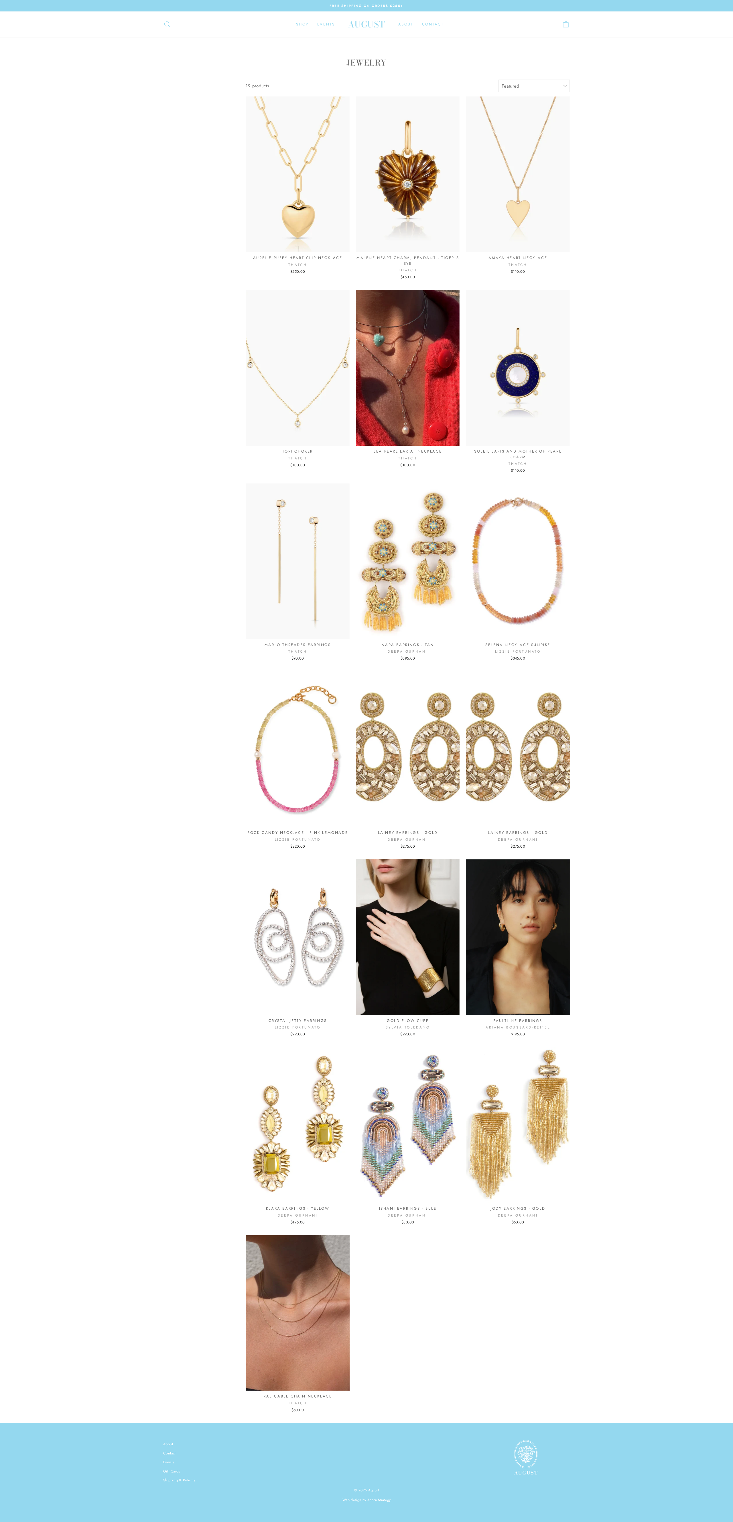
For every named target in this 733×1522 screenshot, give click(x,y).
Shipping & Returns (179, 1480)
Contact (433, 24)
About (405, 24)
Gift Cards (171, 1471)
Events (326, 24)
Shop (302, 24)
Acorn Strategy (379, 1500)
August (366, 24)
